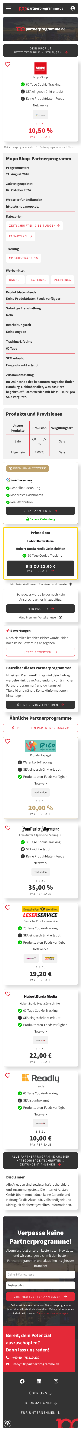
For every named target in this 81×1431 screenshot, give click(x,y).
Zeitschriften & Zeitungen (33, 226)
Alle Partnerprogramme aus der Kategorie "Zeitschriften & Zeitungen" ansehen (40, 1160)
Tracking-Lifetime (19, 341)
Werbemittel (15, 270)
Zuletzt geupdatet (19, 183)
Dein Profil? (38, 609)
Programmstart (17, 167)
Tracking (12, 249)
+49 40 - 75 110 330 (25, 1357)
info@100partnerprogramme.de (35, 1364)
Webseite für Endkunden (24, 199)
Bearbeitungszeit (18, 324)
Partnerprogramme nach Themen (58, 147)
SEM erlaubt (15, 358)
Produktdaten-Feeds (21, 292)
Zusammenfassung (20, 375)
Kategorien (14, 216)
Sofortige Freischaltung (23, 308)
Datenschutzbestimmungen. (53, 1313)
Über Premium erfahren (38, 705)
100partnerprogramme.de (18, 147)
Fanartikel (19, 236)
